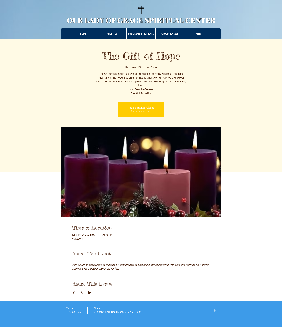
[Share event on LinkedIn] (89, 292)
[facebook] (215, 310)
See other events (141, 111)
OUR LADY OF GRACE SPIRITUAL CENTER (141, 20)
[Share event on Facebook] (73, 292)
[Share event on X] (81, 292)
